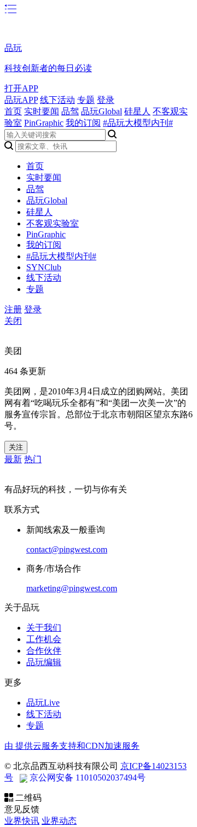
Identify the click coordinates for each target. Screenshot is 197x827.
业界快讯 (21, 820)
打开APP (21, 88)
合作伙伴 (43, 650)
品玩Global (101, 111)
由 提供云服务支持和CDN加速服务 (72, 745)
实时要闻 (41, 111)
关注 (16, 447)
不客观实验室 (52, 223)
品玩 (13, 48)
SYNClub (43, 267)
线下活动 (57, 99)
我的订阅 (83, 122)
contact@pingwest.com (66, 549)
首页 (13, 111)
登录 (105, 99)
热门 (33, 459)
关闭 (13, 320)
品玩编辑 (43, 662)
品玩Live (43, 702)
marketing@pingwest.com (71, 588)
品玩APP (21, 99)
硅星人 (137, 111)
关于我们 (43, 627)
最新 (13, 459)
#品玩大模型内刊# (138, 122)
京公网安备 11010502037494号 (88, 777)
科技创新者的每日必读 (48, 68)
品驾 (70, 111)
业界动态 (59, 820)
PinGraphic (43, 122)
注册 (13, 309)
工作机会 (43, 639)
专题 (86, 99)
